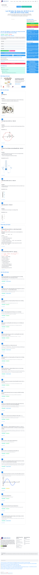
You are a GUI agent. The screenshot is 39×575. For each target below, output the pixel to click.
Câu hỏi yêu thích (12, 50)
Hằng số (17, 1)
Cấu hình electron (18, 544)
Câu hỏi (28, 1)
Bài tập (26, 1)
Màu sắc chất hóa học (19, 547)
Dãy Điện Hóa (18, 540)
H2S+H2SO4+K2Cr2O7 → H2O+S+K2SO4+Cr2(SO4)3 (32, 69)
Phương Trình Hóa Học (19, 539)
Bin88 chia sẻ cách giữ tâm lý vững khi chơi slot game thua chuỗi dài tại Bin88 (25, 563)
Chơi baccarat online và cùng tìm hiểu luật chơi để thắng (8, 562)
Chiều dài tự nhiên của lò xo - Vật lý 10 (32, 54)
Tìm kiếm (19, 6)
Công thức (11, 1)
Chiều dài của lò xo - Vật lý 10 (31, 57)
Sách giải (33, 1)
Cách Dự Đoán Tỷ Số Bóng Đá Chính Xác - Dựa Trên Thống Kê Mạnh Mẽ (11, 565)
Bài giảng (20, 1)
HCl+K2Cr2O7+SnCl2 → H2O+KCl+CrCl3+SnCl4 (32, 72)
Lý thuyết (23, 1)
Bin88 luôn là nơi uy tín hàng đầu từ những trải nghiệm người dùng (10, 564)
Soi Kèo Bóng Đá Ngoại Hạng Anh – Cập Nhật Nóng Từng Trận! (28, 566)
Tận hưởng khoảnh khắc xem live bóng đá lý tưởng (8, 563)
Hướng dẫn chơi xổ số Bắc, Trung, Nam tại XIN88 (23, 562)
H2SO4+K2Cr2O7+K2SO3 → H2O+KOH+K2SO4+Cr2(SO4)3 (32, 66)
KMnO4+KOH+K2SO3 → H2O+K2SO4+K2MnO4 (32, 62)
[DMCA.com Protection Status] (4, 546)
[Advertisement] (13, 25)
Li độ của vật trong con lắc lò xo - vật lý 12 (32, 37)
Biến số (15, 1)
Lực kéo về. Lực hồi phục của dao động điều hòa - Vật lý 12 (32, 50)
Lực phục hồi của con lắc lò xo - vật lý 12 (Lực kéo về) (32, 32)
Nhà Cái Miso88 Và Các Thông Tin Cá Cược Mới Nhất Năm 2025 (10, 566)
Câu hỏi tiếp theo (19, 55)
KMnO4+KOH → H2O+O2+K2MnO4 (32, 64)
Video (30, 1)
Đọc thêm (23, 86)
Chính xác (33, 23)
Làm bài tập (13, 63)
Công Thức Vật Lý (10, 572)
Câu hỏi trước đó (7, 55)
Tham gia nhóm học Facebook (27, 6)
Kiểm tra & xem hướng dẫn (5, 50)
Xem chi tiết (3, 115)
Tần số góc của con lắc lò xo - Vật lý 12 (32, 47)
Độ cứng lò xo (29, 44)
